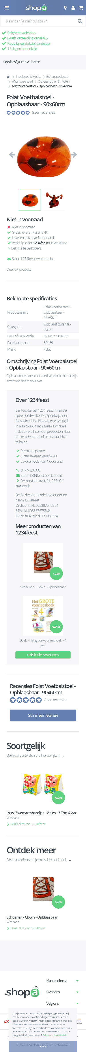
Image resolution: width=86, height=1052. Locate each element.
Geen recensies (43, 112)
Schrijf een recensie (43, 715)
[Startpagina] (9, 76)
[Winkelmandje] (81, 7)
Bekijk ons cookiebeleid (55, 1035)
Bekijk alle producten (43, 655)
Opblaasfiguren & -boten (53, 81)
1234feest (41, 242)
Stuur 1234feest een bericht (32, 258)
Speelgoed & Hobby (28, 76)
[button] (65, 7)
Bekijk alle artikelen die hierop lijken (33, 755)
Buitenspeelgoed (57, 76)
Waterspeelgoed (22, 81)
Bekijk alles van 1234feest (27, 824)
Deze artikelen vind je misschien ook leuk (37, 859)
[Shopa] (36, 7)
